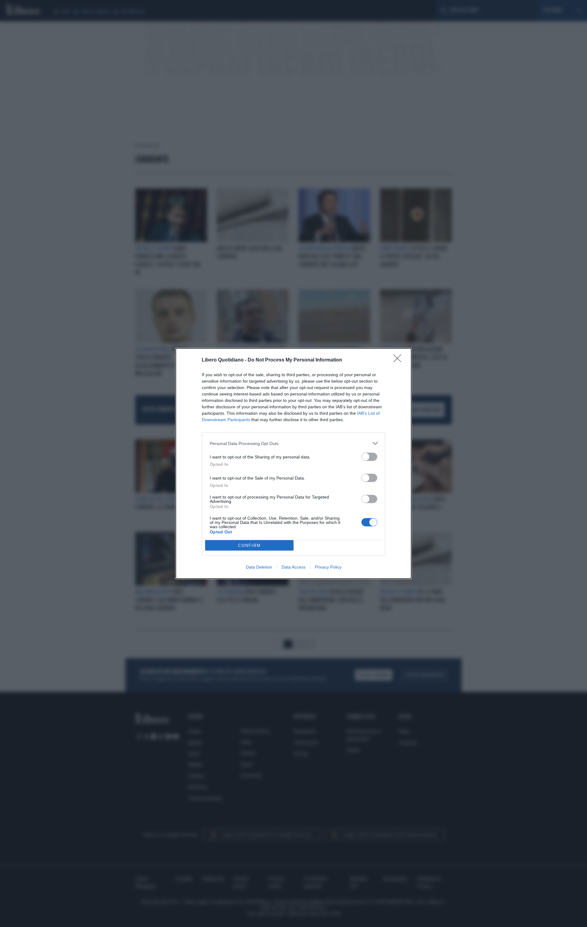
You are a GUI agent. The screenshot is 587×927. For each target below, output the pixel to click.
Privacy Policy (328, 567)
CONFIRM (249, 545)
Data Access (293, 567)
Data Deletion (259, 567)
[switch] (369, 457)
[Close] (399, 360)
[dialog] (293, 463)
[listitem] (293, 443)
